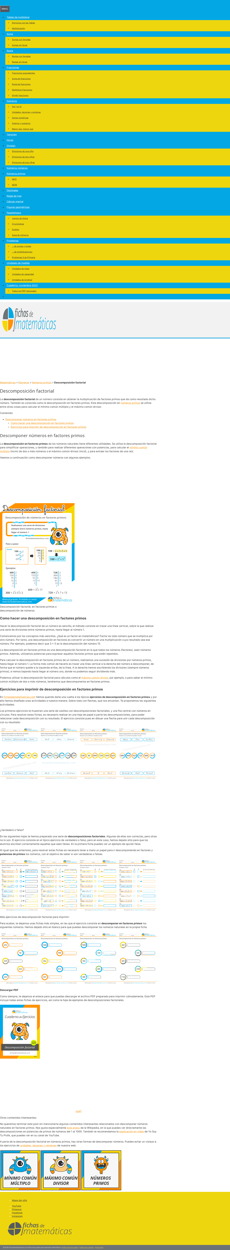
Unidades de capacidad (23, 274)
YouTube (16, 1206)
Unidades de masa (20, 268)
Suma (10, 34)
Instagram (17, 1216)
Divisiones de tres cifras (23, 162)
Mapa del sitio (19, 1200)
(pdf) (79, 1111)
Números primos (16, 173)
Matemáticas (8, 382)
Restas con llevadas (21, 56)
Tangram (12, 134)
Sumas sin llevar (19, 45)
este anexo (73, 1127)
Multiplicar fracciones (22, 90)
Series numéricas (20, 118)
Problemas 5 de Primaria (23, 257)
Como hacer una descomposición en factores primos (42, 423)
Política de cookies (86, 1247)
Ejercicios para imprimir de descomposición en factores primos (48, 427)
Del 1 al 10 (16, 106)
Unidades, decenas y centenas (26, 112)
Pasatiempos (14, 212)
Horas (10, 140)
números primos (130, 402)
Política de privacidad (70, 1247)
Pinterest (17, 1209)
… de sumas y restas (21, 246)
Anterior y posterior (21, 123)
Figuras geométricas (18, 207)
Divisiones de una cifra (22, 151)
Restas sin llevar (19, 62)
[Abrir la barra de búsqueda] (1, 2)
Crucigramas (18, 224)
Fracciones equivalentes (23, 73)
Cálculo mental (15, 201)
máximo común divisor (94, 677)
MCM (14, 185)
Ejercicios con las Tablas (23, 23)
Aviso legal (99, 1247)
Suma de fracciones (21, 78)
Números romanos (17, 168)
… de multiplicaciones (22, 252)
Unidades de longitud (22, 280)
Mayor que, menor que (22, 129)
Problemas (13, 240)
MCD (14, 179)
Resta (10, 50)
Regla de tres (14, 196)
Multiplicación (18, 28)
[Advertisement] (115, 359)
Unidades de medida (18, 263)
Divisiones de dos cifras (23, 157)
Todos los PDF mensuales (24, 291)
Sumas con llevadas (21, 39)
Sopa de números (20, 235)
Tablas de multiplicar (18, 17)
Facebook (17, 1212)
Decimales (12, 190)
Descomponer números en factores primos (30, 419)
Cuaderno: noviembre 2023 (22, 285)
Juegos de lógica (20, 218)
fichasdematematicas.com (20, 697)
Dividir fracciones (20, 95)
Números (12, 101)
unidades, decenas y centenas (38, 1145)
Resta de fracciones (21, 84)
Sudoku (15, 229)
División (11, 145)
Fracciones (13, 67)
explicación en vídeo (131, 1131)
